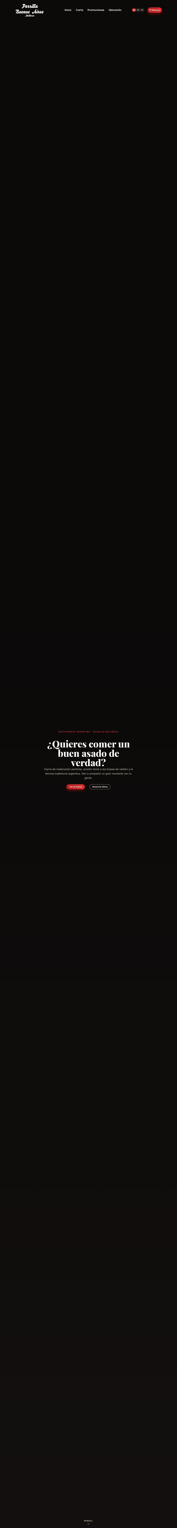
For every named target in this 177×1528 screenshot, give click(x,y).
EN (138, 10)
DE (142, 10)
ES (134, 10)
